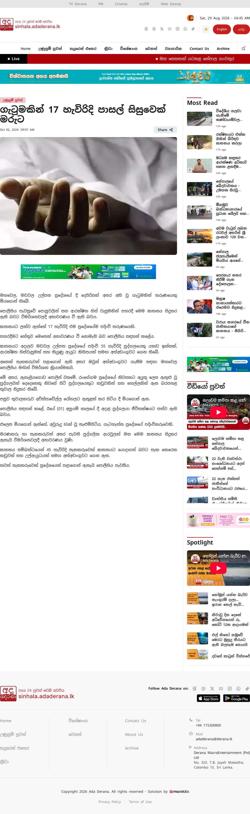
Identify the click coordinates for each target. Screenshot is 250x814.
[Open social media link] (146, 29)
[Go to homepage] (31, 24)
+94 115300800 (208, 725)
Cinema (121, 4)
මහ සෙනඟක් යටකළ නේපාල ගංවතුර (184, 58)
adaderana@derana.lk (214, 739)
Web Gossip (171, 4)
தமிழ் (241, 29)
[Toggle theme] (206, 29)
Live (16, 58)
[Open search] (243, 47)
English (222, 29)
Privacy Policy (109, 802)
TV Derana (78, 4)
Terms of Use (140, 802)
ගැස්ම (144, 4)
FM (100, 4)
